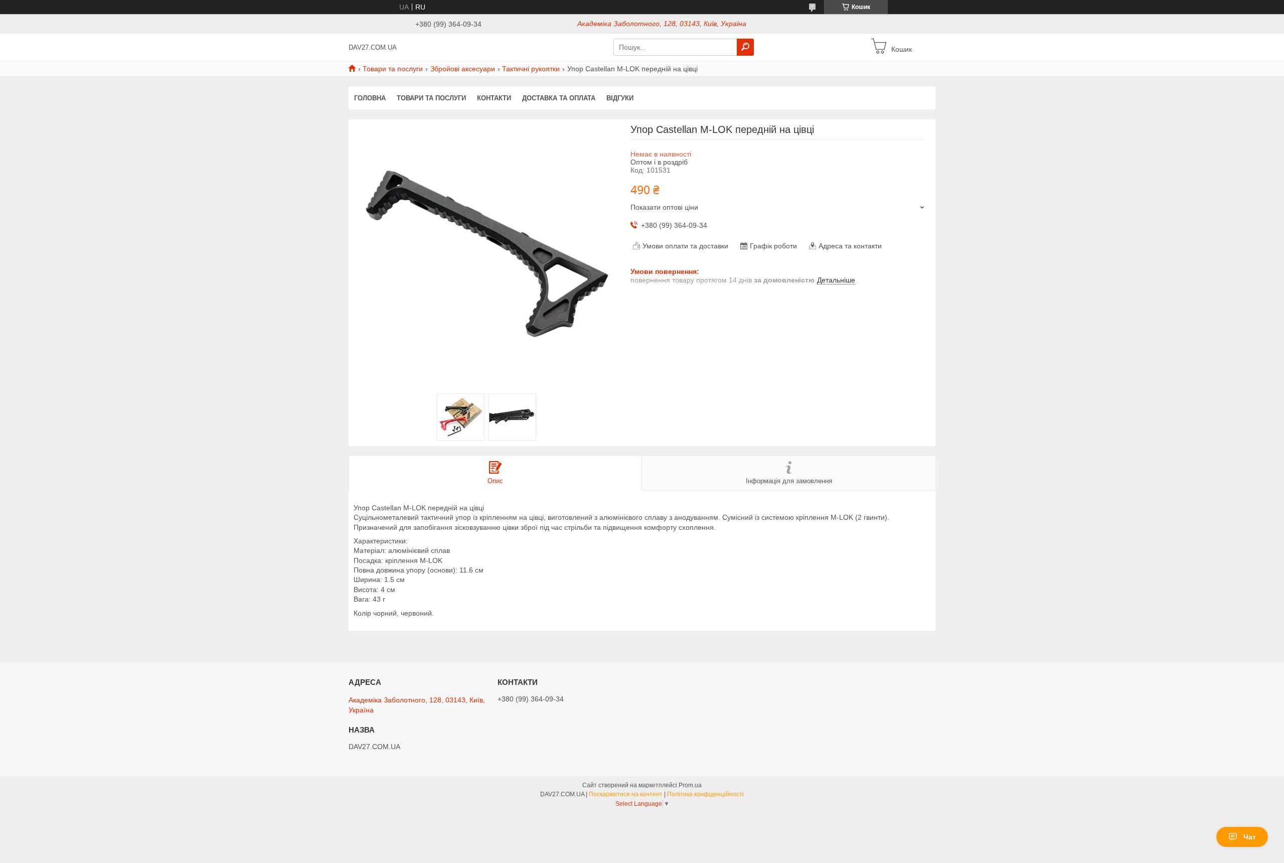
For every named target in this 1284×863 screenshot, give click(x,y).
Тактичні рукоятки (531, 69)
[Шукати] (745, 47)
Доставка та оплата (558, 98)
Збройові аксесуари (462, 69)
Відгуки (619, 98)
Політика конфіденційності (705, 794)
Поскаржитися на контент (626, 794)
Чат (1249, 837)
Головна (370, 98)
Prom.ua (690, 785)
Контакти (494, 98)
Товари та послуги (393, 69)
